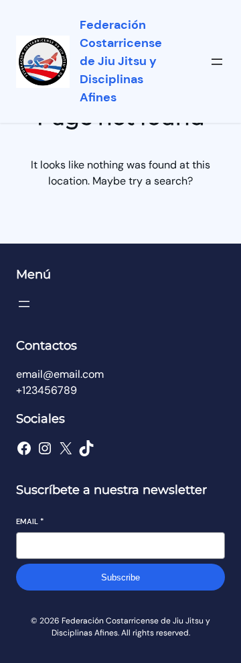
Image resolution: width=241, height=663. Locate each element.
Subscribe (120, 577)
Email (30, 521)
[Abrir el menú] (217, 62)
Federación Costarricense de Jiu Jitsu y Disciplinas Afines (121, 61)
